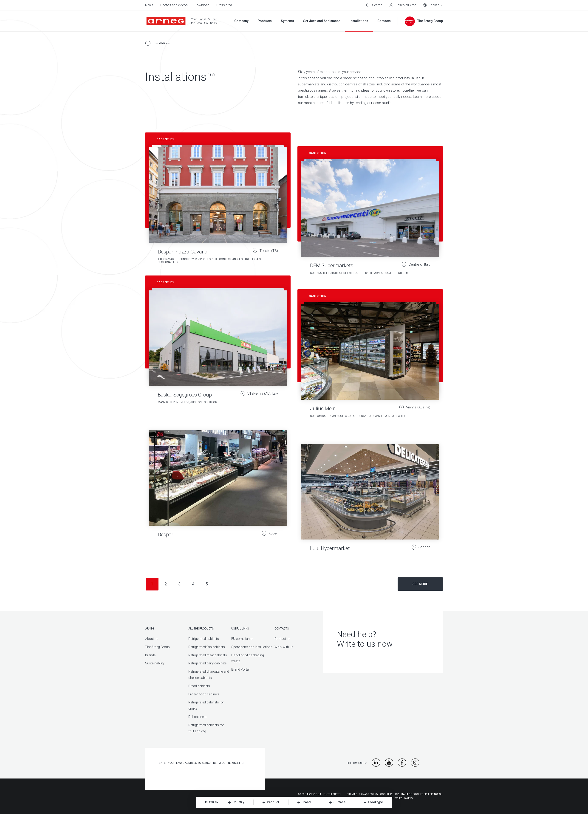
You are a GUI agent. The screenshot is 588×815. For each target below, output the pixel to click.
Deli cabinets (197, 717)
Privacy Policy (368, 794)
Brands (150, 655)
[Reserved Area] (402, 5)
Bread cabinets (199, 686)
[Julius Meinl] (370, 355)
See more (420, 584)
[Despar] (218, 487)
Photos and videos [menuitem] (174, 5)
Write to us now (365, 644)
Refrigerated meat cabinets (207, 655)
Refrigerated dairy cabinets (207, 663)
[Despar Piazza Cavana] (218, 200)
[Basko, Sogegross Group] (218, 341)
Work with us (283, 647)
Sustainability (154, 663)
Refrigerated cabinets (203, 639)
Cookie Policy (389, 794)
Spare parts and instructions (251, 647)
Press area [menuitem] (224, 5)
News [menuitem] (149, 5)
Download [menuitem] (202, 5)
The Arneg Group (157, 647)
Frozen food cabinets (203, 694)
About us (151, 639)
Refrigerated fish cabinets (206, 647)
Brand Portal (240, 669)
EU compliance (242, 639)
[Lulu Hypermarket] (370, 494)
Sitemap (352, 794)
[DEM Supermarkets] (370, 214)
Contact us (282, 639)
